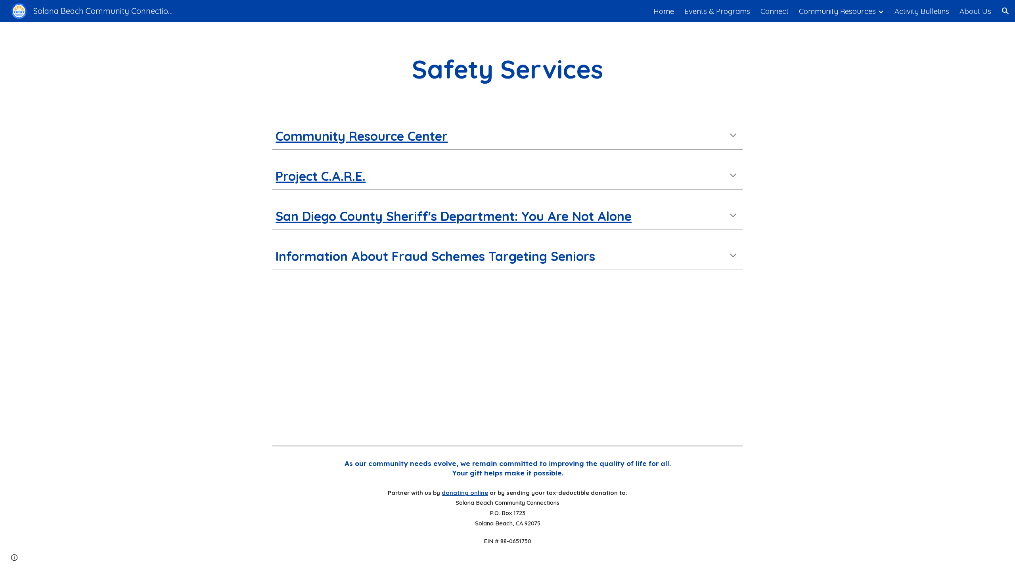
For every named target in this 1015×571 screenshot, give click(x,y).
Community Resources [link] (837, 11)
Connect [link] (774, 11)
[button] (1005, 11)
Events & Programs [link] (717, 11)
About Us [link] (975, 11)
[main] (507, 69)
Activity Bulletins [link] (921, 11)
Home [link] (663, 11)
